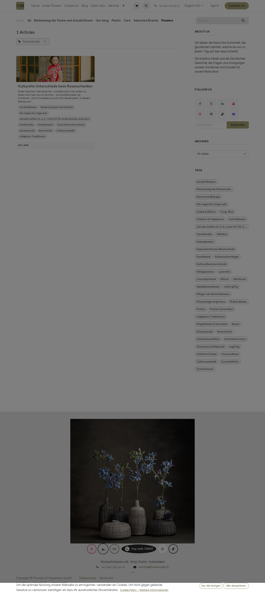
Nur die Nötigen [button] (211, 586)
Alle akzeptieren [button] (236, 586)
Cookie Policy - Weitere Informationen (144, 590)
